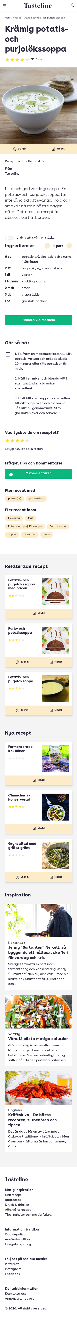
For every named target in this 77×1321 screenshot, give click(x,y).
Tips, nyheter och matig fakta (28, 1215)
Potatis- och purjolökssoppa (25, 526)
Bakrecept (13, 1200)
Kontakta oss (15, 1293)
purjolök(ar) (36, 498)
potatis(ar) (14, 498)
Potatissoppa (58, 526)
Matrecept (13, 1195)
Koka (47, 534)
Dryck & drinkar (17, 1205)
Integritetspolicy (18, 1244)
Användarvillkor (17, 1239)
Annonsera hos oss (19, 1298)
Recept (17, 18)
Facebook (12, 1274)
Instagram (13, 1269)
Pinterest (12, 1264)
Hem (7, 18)
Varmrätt (29, 534)
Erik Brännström (34, 161)
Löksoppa (14, 518)
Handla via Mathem (38, 320)
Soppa (12, 534)
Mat (30, 518)
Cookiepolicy (15, 1234)
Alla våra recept (18, 1210)
